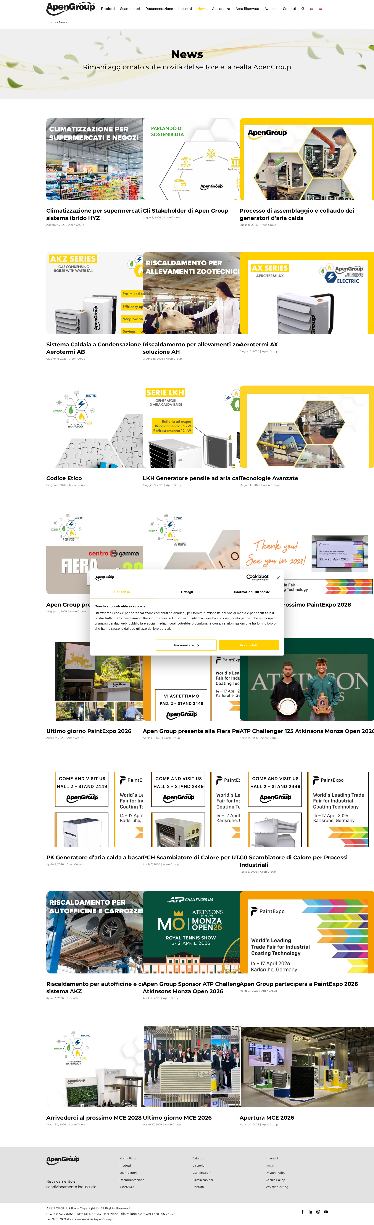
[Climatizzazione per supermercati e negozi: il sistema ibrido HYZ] (114, 159)
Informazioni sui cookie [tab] (252, 592)
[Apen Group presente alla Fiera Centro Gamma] (114, 553)
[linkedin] (310, 1212)
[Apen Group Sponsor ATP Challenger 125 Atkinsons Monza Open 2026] (211, 932)
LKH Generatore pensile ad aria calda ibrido (204, 478)
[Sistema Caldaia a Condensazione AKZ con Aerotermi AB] (114, 293)
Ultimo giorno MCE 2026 (177, 1117)
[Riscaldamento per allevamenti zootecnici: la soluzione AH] (211, 293)
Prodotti (72, 998)
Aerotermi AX (259, 344)
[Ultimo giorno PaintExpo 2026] (114, 679)
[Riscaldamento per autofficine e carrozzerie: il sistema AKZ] (114, 932)
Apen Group (76, 224)
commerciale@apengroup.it (93, 1219)
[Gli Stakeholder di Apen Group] (211, 159)
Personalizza (184, 645)
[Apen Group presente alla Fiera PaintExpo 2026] (211, 679)
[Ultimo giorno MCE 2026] (211, 1066)
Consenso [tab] (122, 592)
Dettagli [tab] (187, 592)
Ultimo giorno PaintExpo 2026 (88, 731)
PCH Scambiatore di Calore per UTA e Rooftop (207, 857)
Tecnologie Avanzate (269, 478)
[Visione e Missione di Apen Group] (211, 553)
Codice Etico (64, 478)
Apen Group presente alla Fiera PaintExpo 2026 (209, 731)
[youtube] (326, 1212)
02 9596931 (60, 1219)
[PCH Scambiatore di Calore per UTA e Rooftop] (211, 806)
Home (51, 22)
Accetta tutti (249, 645)
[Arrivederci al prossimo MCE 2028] (114, 1066)
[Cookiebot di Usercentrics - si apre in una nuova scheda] (250, 577)
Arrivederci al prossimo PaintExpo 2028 (295, 604)
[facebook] (302, 1212)
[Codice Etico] (114, 427)
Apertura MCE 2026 (267, 1117)
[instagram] (318, 1212)
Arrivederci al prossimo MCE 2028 (94, 1117)
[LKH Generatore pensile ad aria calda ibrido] (211, 427)
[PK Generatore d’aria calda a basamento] (114, 806)
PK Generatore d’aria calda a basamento (103, 857)
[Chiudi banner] (278, 577)
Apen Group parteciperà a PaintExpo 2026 (299, 984)
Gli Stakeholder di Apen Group (185, 210)
